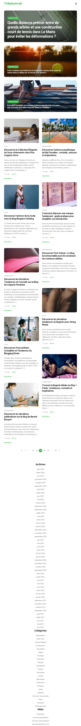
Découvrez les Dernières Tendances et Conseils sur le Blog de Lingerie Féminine (21, 282)
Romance (40, 686)
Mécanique (40, 679)
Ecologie (40, 656)
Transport (40, 703)
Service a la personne (41, 696)
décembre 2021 (40, 600)
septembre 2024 (40, 510)
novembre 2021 (40, 604)
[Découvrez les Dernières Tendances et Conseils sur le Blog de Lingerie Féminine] (21, 260)
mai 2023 (40, 543)
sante (40, 689)
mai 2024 (40, 516)
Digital (40, 652)
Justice (44, 210)
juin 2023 (40, 540)
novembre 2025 (40, 479)
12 (33, 451)
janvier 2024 (40, 526)
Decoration (40, 649)
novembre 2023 (40, 533)
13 (37, 451)
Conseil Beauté (9, 276)
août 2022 (40, 574)
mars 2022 (41, 590)
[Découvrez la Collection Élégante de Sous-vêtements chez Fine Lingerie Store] (21, 131)
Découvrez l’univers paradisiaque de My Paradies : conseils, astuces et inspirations (59, 152)
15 (44, 451)
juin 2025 (40, 496)
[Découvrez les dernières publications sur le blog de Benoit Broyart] (21, 395)
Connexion (40, 714)
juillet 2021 (40, 617)
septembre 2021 (40, 611)
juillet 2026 (40, 473)
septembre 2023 (40, 537)
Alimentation (40, 636)
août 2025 (40, 489)
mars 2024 (41, 520)
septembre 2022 (40, 570)
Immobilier (41, 673)
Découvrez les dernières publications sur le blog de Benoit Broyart (20, 417)
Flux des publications (40, 718)
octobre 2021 (40, 607)
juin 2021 (40, 621)
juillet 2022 (40, 577)
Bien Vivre (40, 639)
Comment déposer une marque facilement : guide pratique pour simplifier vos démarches (58, 216)
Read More (8, 178)
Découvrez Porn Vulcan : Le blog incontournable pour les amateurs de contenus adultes (59, 256)
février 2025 (40, 503)
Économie (40, 659)
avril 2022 (40, 587)
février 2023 (40, 553)
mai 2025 (40, 500)
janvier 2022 (40, 597)
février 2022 (40, 594)
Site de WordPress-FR (40, 724)
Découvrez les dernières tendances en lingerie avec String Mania (59, 322)
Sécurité (40, 693)
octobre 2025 (40, 483)
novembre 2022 (40, 563)
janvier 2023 (40, 557)
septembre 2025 (40, 486)
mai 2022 (40, 584)
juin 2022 (40, 580)
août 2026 (40, 469)
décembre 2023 (40, 530)
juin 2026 (40, 476)
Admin (14, 174)
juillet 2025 (40, 493)
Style (6, 146)
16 (48, 451)
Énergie (40, 662)
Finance (40, 669)
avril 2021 (40, 627)
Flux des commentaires (40, 721)
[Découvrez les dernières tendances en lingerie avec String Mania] (59, 300)
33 (56, 451)
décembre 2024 (40, 506)
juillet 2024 (40, 513)
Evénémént (40, 666)
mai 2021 (40, 624)
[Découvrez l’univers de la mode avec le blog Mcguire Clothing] (21, 197)
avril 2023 (40, 547)
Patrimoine (40, 683)
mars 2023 (41, 550)
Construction (13, 18)
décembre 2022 (40, 560)
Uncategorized (47, 146)
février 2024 (40, 523)
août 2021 (40, 614)
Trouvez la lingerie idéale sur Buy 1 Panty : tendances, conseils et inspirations (59, 388)
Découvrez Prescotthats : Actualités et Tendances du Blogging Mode (18, 350)
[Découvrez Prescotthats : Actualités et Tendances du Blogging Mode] (21, 329)
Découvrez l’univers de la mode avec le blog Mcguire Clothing (19, 217)
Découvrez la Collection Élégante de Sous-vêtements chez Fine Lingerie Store (20, 152)
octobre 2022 (40, 567)
